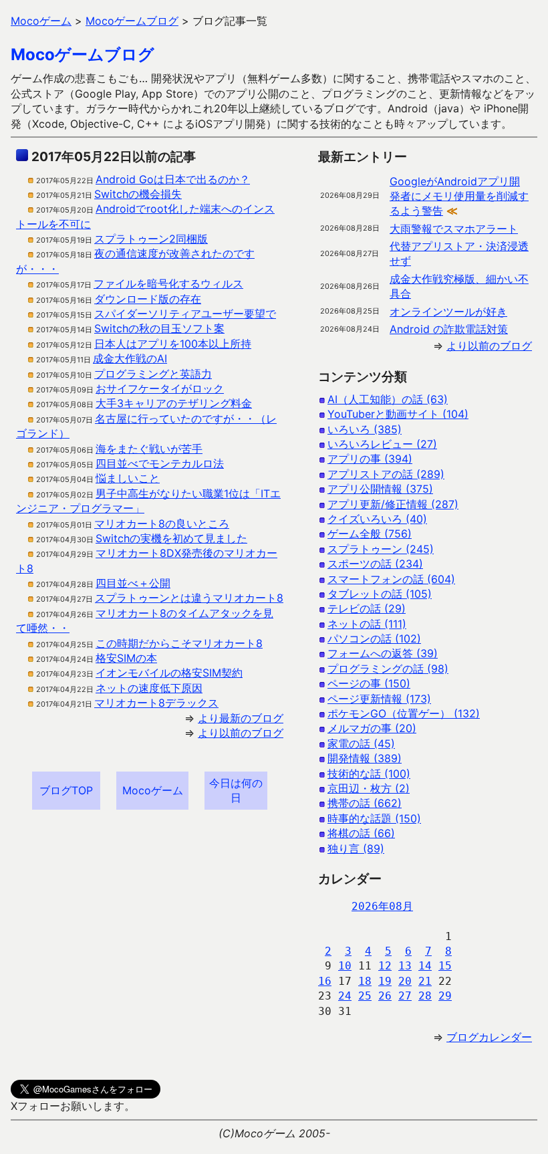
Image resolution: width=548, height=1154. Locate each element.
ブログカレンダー (489, 1037)
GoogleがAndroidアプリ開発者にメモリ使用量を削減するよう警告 (459, 196)
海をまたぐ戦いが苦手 (149, 448)
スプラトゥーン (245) (380, 549)
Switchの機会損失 (138, 194)
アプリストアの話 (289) (385, 474)
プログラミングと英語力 (153, 373)
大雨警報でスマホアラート (454, 228)
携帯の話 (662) (364, 803)
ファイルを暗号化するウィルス (168, 283)
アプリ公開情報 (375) (380, 488)
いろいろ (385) (364, 429)
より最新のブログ (240, 718)
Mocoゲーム (152, 790)
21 (425, 981)
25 (365, 996)
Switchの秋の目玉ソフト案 (159, 328)
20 (405, 981)
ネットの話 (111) (366, 623)
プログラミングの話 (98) (387, 668)
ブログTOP (66, 790)
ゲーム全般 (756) (369, 533)
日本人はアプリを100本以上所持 (172, 343)
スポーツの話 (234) (375, 563)
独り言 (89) (355, 848)
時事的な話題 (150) (374, 818)
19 (385, 981)
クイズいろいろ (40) (377, 519)
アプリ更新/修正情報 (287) (392, 504)
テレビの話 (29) (366, 608)
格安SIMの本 (126, 658)
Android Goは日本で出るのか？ (173, 179)
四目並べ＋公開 (133, 583)
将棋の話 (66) (361, 833)
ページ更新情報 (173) (379, 698)
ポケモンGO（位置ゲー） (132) (403, 713)
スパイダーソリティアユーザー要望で (185, 313)
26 (385, 996)
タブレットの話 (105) (379, 593)
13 (405, 965)
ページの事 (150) (368, 683)
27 (405, 996)
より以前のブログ (240, 732)
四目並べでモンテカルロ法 (160, 463)
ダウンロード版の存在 (147, 299)
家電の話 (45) (361, 743)
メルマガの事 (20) (371, 728)
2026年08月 (382, 906)
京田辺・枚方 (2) (368, 788)
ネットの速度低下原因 (149, 688)
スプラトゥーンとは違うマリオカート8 (189, 597)
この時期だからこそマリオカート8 (179, 643)
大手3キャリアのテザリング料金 (174, 403)
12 (385, 965)
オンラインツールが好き (448, 311)
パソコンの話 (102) (374, 638)
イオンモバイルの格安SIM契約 (169, 672)
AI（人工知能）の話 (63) (387, 399)
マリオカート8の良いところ (161, 523)
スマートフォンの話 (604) (391, 579)
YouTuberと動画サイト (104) (397, 414)
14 (425, 965)
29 (445, 996)
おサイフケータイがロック (160, 388)
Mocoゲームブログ (82, 54)
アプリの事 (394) (369, 458)
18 (365, 981)
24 (345, 996)
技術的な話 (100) (368, 773)
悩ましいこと (128, 478)
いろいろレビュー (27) (382, 444)
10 (345, 965)
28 (425, 996)
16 (324, 981)
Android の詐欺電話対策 (449, 329)
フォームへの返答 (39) (382, 653)
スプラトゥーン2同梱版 (151, 238)
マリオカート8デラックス (156, 702)
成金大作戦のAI (130, 358)
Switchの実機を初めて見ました (171, 538)
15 (445, 965)
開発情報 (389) (364, 758)
